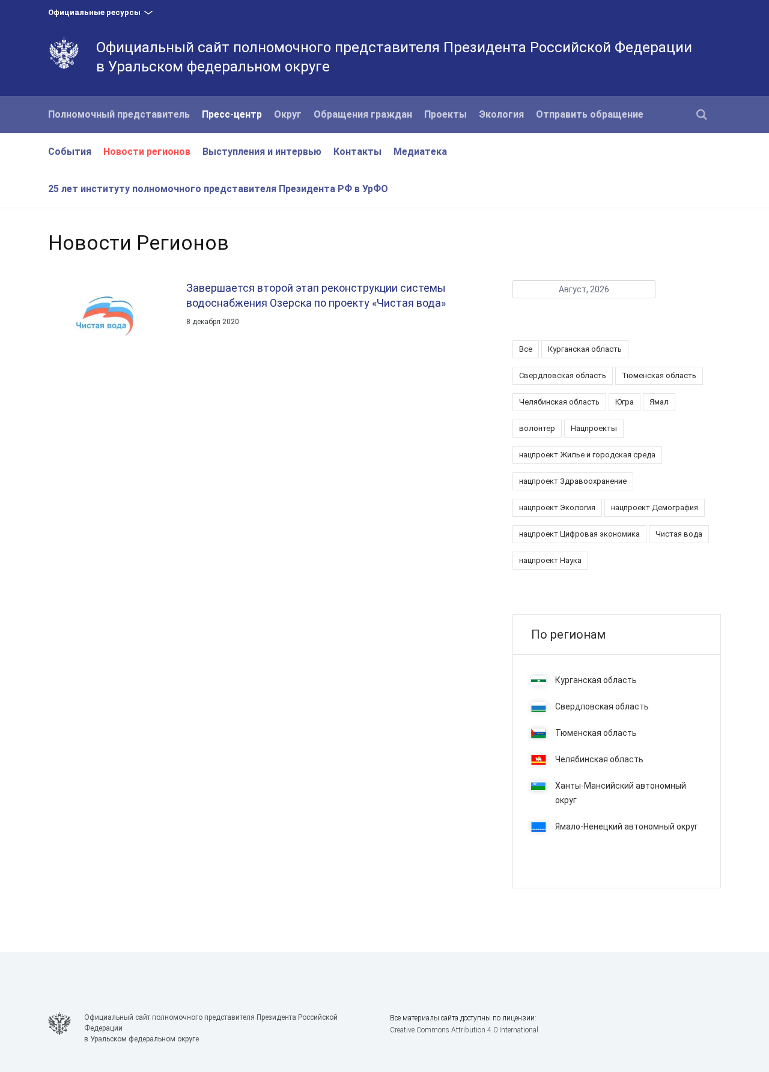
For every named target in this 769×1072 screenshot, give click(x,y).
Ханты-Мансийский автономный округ (620, 793)
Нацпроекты (594, 428)
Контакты (357, 151)
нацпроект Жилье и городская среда (587, 454)
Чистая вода (678, 533)
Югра (624, 401)
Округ (288, 114)
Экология (501, 114)
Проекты (445, 114)
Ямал (659, 401)
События (69, 151)
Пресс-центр (232, 114)
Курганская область (585, 349)
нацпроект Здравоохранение (573, 481)
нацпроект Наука (550, 560)
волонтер (537, 428)
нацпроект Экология (557, 507)
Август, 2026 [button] (584, 289)
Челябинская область (559, 401)
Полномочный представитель (119, 114)
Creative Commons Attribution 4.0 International (464, 1030)
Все (525, 349)
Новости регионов (146, 151)
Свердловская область (562, 375)
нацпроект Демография (654, 507)
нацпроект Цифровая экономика (579, 533)
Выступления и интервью (261, 151)
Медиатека (420, 151)
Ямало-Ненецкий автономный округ (626, 826)
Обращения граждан (363, 114)
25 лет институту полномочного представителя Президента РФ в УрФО (218, 188)
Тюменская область (659, 375)
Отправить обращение (589, 114)
